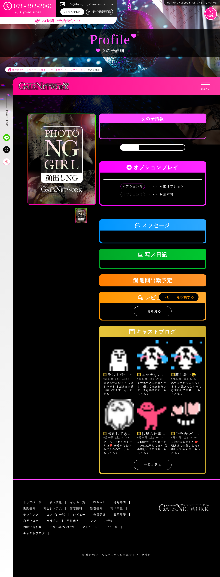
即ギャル (99, 502)
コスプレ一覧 (56, 514)
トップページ (32, 502)
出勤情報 (29, 508)
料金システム (52, 508)
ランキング (31, 514)
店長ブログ (31, 520)
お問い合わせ (32, 527)
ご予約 (109, 520)
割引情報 (96, 508)
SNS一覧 (112, 527)
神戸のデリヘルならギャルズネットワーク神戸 (118, 554)
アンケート (90, 527)
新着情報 (76, 508)
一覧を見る (152, 311)
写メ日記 (117, 508)
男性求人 (73, 520)
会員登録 (99, 514)
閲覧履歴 (120, 514)
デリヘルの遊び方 (62, 527)
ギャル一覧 (77, 502)
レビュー (79, 514)
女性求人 (53, 520)
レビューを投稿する (178, 297)
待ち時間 (120, 502)
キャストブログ (34, 533)
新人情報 (56, 502)
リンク (91, 520)
